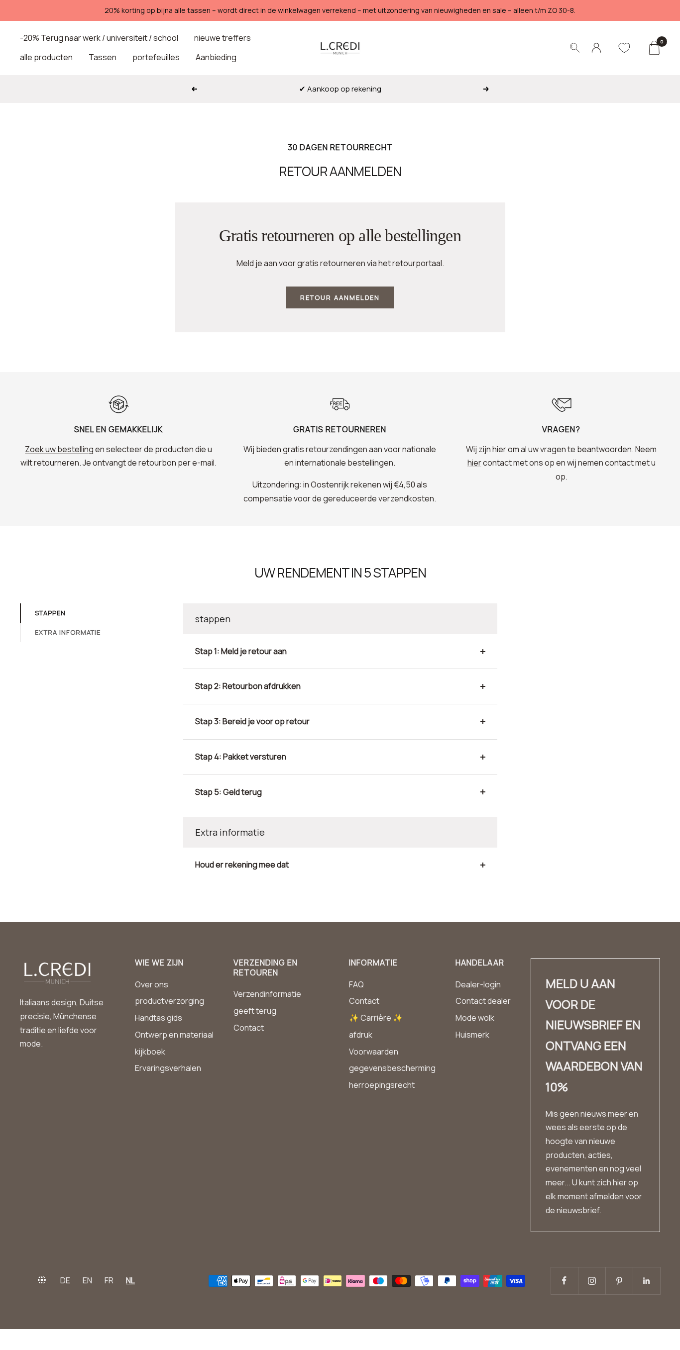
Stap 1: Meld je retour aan (241, 651)
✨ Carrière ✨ (376, 1017)
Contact (248, 1027)
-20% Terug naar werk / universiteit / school (99, 37)
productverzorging (169, 1000)
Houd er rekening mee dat (242, 864)
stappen (50, 612)
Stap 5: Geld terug (228, 791)
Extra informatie (68, 632)
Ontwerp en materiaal (174, 1034)
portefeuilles (156, 57)
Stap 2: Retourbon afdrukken (248, 685)
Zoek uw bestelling (59, 449)
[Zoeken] (575, 48)
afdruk (360, 1034)
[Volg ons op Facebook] (564, 1280)
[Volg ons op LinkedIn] (646, 1280)
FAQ (356, 984)
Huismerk (472, 1034)
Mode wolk (474, 1017)
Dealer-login (478, 984)
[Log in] (596, 48)
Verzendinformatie (267, 993)
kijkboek (150, 1051)
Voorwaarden (373, 1051)
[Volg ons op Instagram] (591, 1280)
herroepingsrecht (382, 1084)
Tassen (102, 57)
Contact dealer (483, 1000)
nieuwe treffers (222, 37)
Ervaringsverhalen (168, 1067)
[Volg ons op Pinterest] (619, 1280)
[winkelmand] (654, 47)
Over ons (151, 984)
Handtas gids (158, 1017)
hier (474, 462)
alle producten (46, 57)
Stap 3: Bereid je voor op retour (252, 721)
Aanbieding (216, 57)
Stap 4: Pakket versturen (240, 756)
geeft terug (254, 1010)
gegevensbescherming (392, 1067)
